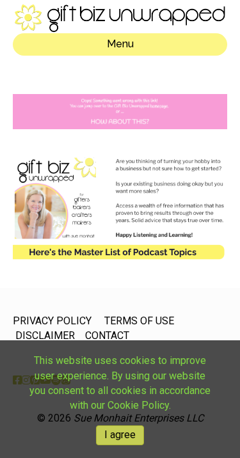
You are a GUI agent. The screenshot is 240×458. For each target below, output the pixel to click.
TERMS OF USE (139, 321)
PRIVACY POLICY (52, 321)
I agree (120, 435)
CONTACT (107, 335)
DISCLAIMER (45, 335)
